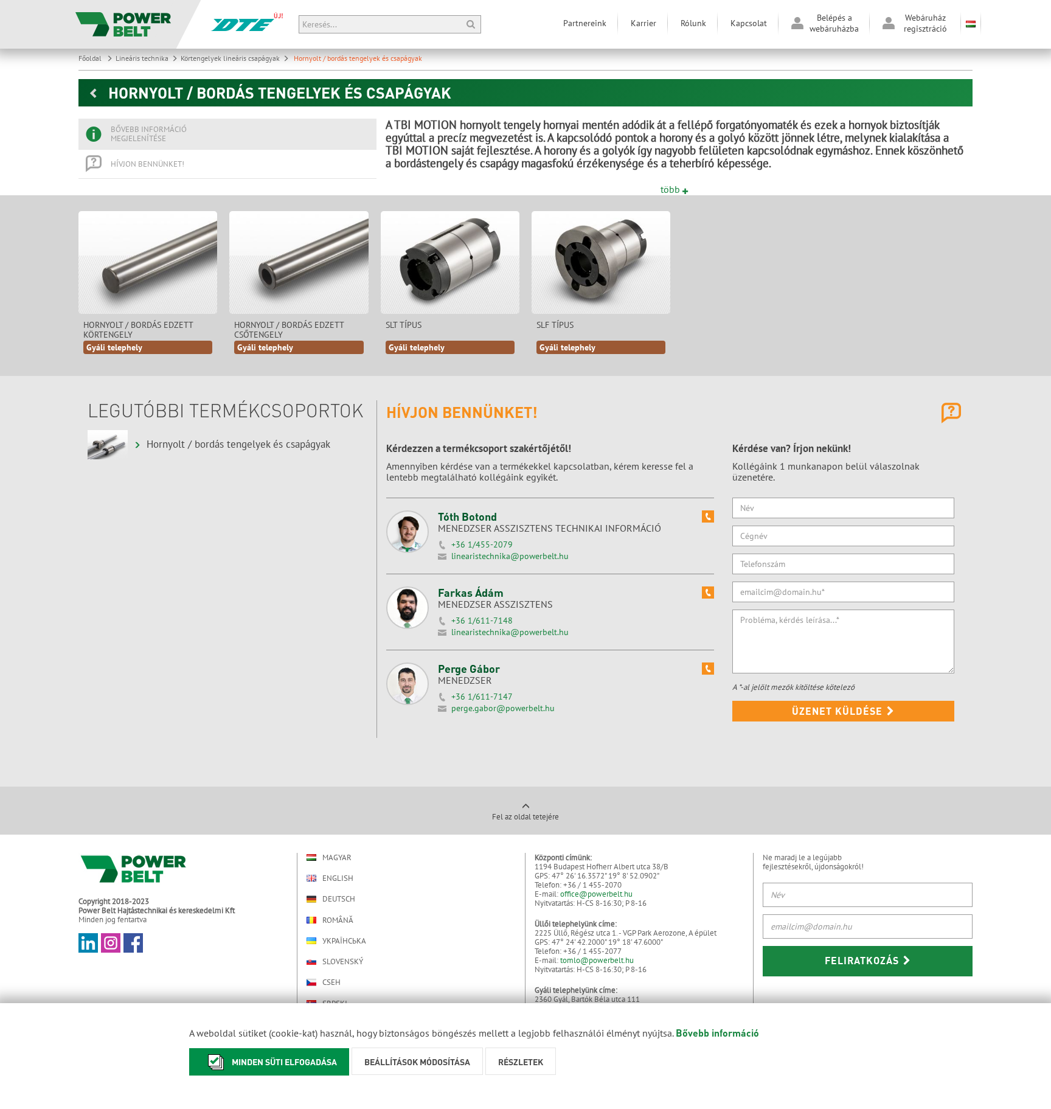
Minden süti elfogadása (284, 1061)
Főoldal (90, 58)
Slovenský (342, 961)
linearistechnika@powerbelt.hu (510, 556)
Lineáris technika (142, 58)
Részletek (520, 1061)
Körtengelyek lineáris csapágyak (230, 58)
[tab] (227, 134)
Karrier (643, 23)
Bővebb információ (717, 1032)
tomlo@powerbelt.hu (597, 960)
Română (337, 920)
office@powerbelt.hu (596, 894)
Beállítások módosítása (417, 1061)
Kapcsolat (748, 23)
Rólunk (693, 23)
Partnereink (584, 23)
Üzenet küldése (839, 710)
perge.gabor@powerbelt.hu (503, 708)
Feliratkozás (863, 960)
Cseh (331, 982)
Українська (344, 940)
